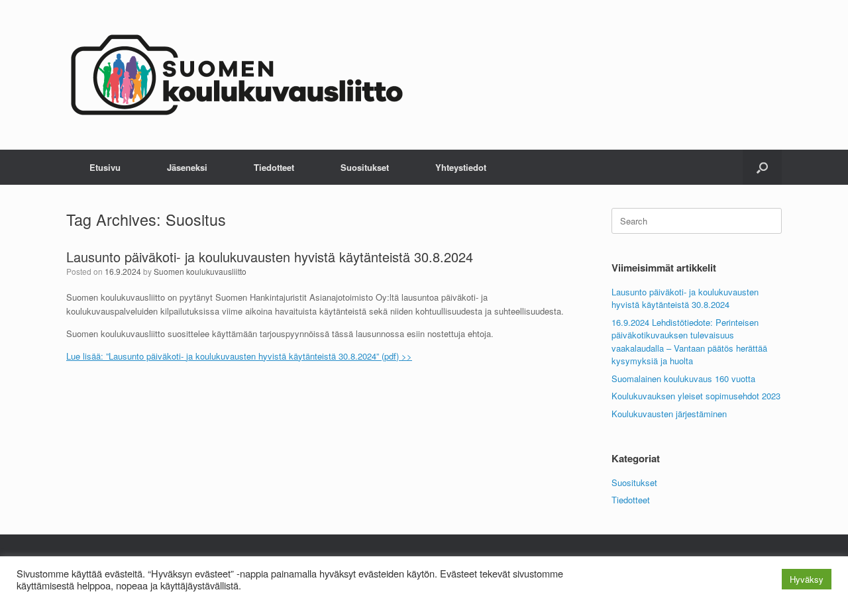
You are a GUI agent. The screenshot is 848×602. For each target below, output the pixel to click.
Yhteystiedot (460, 167)
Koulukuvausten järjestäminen (669, 413)
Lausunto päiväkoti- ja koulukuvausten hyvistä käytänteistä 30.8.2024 (269, 256)
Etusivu (105, 167)
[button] (762, 167)
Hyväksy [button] (806, 579)
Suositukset (365, 167)
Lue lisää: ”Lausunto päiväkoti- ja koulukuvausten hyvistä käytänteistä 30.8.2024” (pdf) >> (239, 356)
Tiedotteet (274, 167)
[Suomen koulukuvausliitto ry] (236, 75)
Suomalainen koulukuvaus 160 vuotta (683, 378)
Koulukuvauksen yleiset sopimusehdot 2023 (695, 395)
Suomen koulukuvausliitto (200, 271)
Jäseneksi (187, 167)
